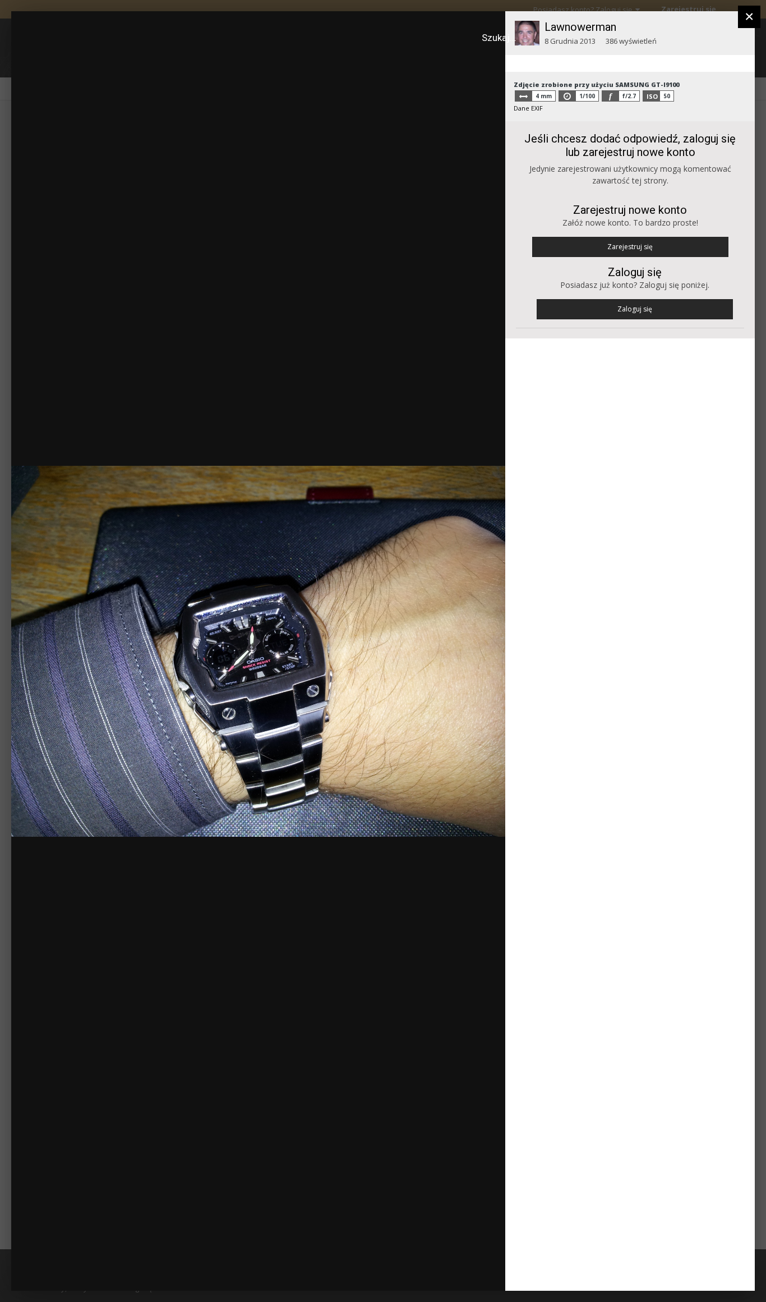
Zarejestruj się (630, 246)
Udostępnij (461, 1271)
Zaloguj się (634, 309)
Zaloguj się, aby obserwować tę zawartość (305, 30)
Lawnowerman (580, 27)
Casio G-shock (78, 41)
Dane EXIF (528, 108)
